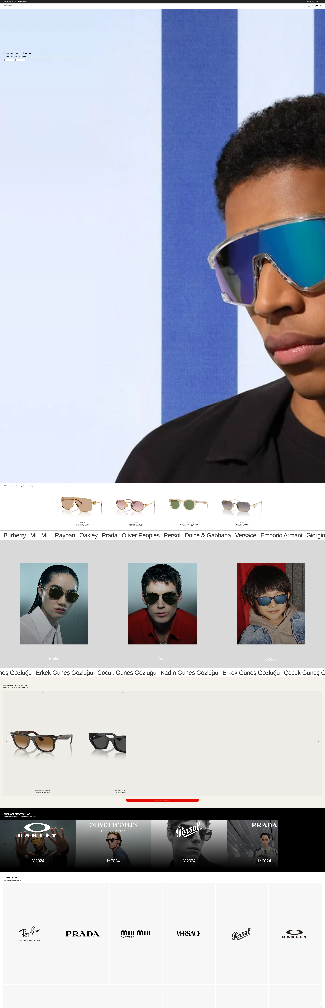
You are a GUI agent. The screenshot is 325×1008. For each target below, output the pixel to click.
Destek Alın (317, 1)
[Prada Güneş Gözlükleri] (113, 844)
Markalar (170, 6)
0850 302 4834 (310, 1)
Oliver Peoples (189, 522)
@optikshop (23, 1)
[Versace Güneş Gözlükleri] (264, 844)
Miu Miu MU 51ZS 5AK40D (83, 524)
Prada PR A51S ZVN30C (242, 524)
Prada (242, 522)
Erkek (153, 6)
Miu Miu (82, 522)
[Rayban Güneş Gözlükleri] (189, 844)
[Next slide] (318, 741)
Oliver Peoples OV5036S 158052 (189, 524)
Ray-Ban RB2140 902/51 (42, 790)
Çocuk (179, 6)
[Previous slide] (6, 741)
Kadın (146, 6)
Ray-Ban (160, 6)
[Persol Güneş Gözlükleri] (38, 844)
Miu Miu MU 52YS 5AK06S (136, 524)
